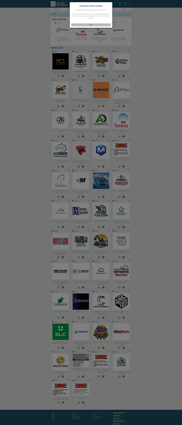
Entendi (91, 25)
